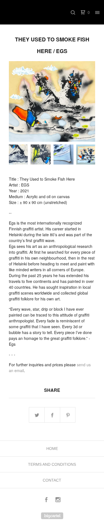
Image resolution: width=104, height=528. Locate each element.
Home (52, 448)
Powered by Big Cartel (52, 515)
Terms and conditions (52, 464)
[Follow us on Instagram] (58, 500)
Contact (52, 480)
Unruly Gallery (34, 12)
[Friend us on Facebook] (46, 500)
